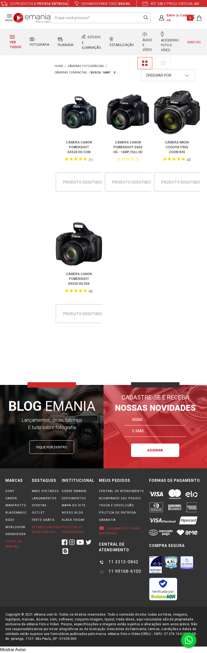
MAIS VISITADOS (45, 491)
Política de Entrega (117, 512)
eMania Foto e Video (58, 66)
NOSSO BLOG (72, 512)
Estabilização (122, 45)
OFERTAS (39, 505)
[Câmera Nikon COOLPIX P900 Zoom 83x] (177, 113)
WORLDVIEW (15, 527)
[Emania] (31, 18)
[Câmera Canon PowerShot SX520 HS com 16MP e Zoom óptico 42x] (79, 113)
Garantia (107, 520)
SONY (10, 491)
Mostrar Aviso (13, 649)
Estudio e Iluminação (91, 42)
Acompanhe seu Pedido (120, 498)
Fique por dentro (51, 447)
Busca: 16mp (101, 72)
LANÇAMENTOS (44, 498)
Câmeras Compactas (70, 72)
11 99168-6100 (124, 571)
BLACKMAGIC (16, 512)
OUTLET (38, 512)
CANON (11, 498)
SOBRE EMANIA (74, 491)
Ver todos (15, 44)
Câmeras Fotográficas (86, 66)
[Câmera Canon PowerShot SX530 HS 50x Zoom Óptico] (79, 245)
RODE (9, 520)
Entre (171, 15)
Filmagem (65, 45)
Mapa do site (73, 505)
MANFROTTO (15, 505)
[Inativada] (155, 564)
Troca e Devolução (116, 505)
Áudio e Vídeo (147, 45)
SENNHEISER (15, 534)
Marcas (194, 42)
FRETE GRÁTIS (43, 520)
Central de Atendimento (121, 491)
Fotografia (39, 45)
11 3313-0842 (123, 561)
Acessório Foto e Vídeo (170, 45)
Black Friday (73, 520)
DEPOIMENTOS (74, 498)
